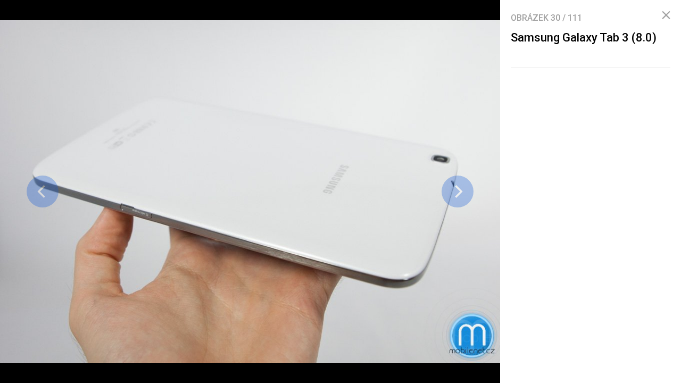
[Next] (458, 191)
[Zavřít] (666, 15)
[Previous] (43, 191)
